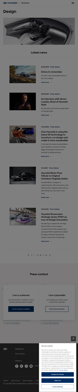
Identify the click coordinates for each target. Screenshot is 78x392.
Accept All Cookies (57, 374)
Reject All (58, 380)
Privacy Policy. (63, 370)
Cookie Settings (57, 387)
